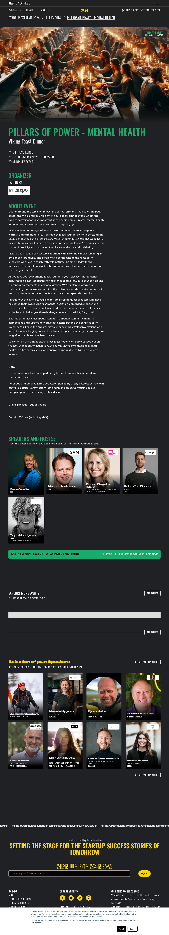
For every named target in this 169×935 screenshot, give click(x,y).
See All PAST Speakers (146, 662)
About (11, 895)
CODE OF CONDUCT (17, 907)
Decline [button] (132, 929)
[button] (157, 3)
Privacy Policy (99, 916)
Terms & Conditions (19, 899)
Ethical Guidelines (18, 903)
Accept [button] (121, 929)
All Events (152, 593)
